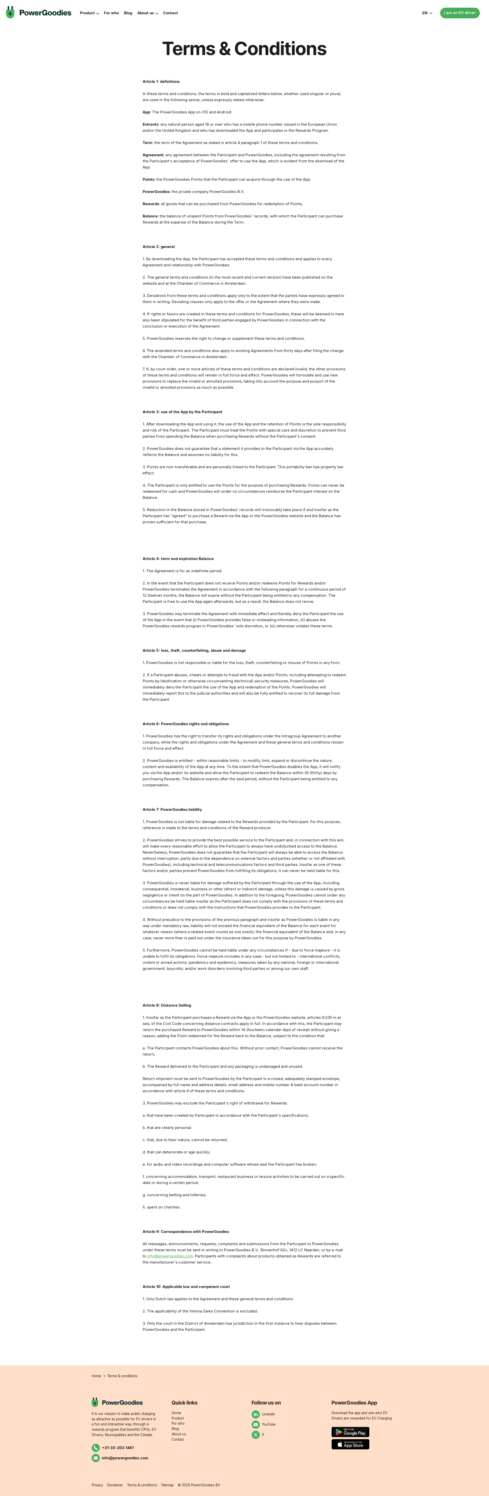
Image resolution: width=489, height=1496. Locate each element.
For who (111, 12)
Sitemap (167, 1485)
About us (145, 12)
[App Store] (350, 1444)
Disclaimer (115, 1485)
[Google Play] (350, 1432)
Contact (170, 12)
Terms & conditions (142, 1485)
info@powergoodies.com (170, 1256)
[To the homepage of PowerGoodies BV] (38, 12)
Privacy (97, 1485)
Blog (128, 12)
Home (176, 1413)
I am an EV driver (460, 12)
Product (87, 12)
